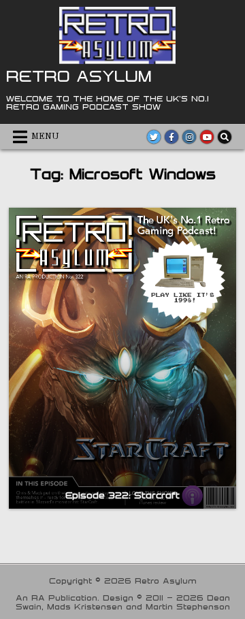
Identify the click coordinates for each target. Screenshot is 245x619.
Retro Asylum (79, 75)
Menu (45, 136)
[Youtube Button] (207, 137)
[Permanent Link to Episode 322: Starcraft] (122, 358)
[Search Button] (224, 137)
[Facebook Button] (171, 137)
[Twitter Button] (154, 137)
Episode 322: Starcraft (122, 495)
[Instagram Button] (189, 137)
